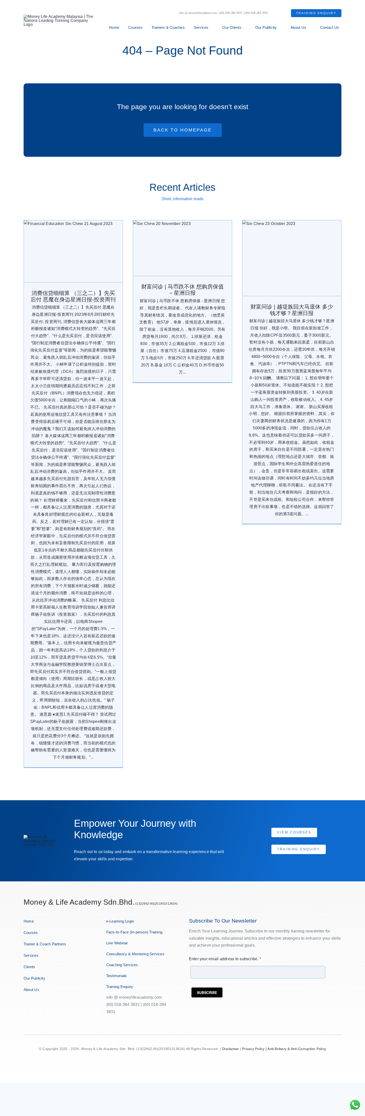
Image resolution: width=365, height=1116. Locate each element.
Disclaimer (230, 1049)
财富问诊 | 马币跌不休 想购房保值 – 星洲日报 (182, 290)
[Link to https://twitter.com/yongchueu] (43, 1005)
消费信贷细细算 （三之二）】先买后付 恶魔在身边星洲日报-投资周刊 (73, 296)
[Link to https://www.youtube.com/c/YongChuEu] (52, 1005)
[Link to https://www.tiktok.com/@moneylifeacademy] (61, 1005)
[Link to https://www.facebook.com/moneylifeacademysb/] (26, 1005)
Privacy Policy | (254, 1049)
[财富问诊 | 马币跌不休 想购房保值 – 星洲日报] (182, 248)
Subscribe (207, 992)
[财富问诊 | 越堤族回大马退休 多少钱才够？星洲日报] (291, 258)
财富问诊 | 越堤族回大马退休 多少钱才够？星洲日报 (292, 310)
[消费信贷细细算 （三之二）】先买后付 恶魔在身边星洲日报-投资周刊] (73, 251)
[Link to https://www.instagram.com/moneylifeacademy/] (34, 1005)
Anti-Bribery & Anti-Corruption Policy (296, 1049)
